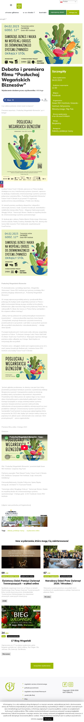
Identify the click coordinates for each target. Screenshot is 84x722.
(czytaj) (40, 719)
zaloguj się (73, 12)
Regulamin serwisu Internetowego (35, 684)
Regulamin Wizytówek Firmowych (35, 691)
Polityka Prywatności (31, 688)
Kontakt (43, 12)
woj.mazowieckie (13, 636)
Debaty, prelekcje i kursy (62, 131)
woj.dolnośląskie (66, 576)
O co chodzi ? (29, 12)
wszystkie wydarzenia (42, 666)
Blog (25, 699)
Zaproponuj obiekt (57, 12)
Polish (65, 1)
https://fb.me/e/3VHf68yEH (61, 116)
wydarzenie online (33, 530)
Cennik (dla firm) (29, 695)
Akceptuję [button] (48, 719)
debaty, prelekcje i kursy (15, 530)
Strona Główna (12, 12)
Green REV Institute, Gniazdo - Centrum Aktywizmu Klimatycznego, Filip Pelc (65, 106)
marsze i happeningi (51, 576)
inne (3, 636)
